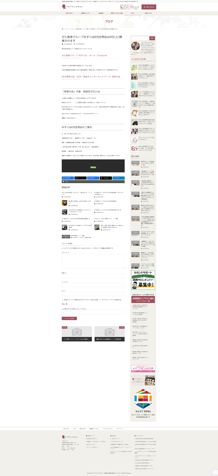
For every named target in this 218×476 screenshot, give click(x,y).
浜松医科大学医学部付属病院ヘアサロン (144, 460)
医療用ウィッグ (91, 435)
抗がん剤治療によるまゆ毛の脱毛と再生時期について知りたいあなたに (146, 112)
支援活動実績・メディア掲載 (77, 235)
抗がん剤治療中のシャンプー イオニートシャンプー (121, 448)
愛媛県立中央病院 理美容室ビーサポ (143, 465)
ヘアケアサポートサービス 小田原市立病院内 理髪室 (145, 452)
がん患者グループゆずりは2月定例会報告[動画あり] (76, 218)
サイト (64, 291)
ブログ (74, 428)
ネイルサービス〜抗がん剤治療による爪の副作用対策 (121, 452)
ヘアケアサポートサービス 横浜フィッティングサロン (145, 456)
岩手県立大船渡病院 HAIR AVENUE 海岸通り (145, 445)
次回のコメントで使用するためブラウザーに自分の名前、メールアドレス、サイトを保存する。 (93, 299)
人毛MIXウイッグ (115, 438)
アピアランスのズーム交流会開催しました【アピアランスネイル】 (147, 233)
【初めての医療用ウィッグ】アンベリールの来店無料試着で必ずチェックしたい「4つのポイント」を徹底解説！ (148, 196)
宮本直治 (89, 237)
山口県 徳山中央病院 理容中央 (140, 346)
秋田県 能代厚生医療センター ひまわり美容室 (140, 313)
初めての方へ (66, 428)
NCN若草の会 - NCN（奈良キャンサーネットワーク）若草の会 (91, 77)
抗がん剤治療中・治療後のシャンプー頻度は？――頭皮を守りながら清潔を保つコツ (146, 104)
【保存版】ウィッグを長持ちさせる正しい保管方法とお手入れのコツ (147, 173)
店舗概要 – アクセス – (94, 428)
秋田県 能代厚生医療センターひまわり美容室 (145, 441)
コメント (65, 252)
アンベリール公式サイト (92, 447)
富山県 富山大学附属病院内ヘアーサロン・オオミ (140, 327)
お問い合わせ (150, 7)
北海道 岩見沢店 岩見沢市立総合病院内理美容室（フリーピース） (140, 307)
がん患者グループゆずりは (79, 237)
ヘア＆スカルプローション (117, 441)
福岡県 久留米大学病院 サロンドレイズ (140, 358)
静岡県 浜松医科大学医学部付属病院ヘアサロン (140, 340)
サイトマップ (120, 428)
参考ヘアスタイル (91, 444)
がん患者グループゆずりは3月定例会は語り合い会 (107, 210)
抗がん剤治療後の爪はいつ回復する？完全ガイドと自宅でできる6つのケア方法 (146, 130)
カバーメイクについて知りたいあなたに (146, 138)
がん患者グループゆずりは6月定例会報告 (105, 201)
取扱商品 (114, 435)
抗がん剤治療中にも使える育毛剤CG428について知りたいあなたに (146, 84)
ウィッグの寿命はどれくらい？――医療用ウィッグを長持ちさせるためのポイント (146, 94)
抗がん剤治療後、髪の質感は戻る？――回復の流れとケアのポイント (146, 76)
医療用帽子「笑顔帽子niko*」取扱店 (119, 444)
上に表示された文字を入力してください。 (75, 309)
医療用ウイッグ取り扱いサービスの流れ (96, 441)
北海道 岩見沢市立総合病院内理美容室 (144, 438)
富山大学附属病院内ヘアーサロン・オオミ (145, 448)
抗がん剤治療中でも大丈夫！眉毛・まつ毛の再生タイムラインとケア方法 (146, 148)
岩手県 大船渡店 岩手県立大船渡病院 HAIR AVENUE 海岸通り (140, 320)
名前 (64, 273)
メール (65, 282)
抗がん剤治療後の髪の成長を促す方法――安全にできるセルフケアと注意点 (146, 121)
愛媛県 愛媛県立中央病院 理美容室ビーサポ (140, 352)
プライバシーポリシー (108, 428)
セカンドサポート (140, 435)
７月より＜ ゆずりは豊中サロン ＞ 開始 (106, 218)
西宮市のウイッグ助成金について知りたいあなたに (147, 163)
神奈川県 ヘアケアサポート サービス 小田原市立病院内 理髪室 (140, 334)
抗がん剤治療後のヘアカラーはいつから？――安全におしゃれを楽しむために (146, 67)
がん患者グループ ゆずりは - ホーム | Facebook (84, 55)
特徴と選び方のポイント (92, 438)
